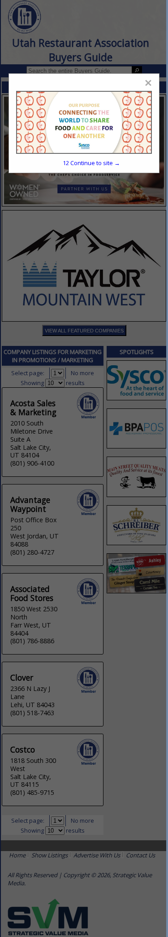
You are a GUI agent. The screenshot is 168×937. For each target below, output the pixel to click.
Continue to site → (91, 163)
